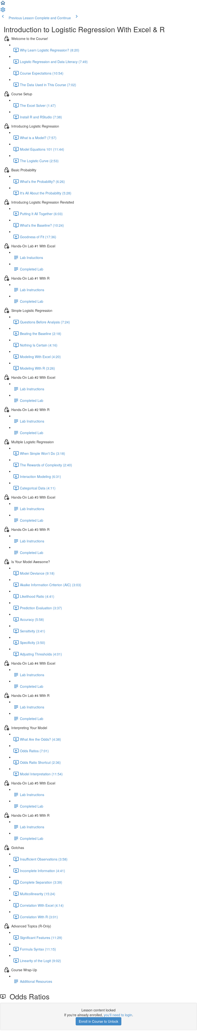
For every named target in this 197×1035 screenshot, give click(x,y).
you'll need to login (118, 1014)
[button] (3, 4)
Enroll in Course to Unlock (98, 1021)
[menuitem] (3, 11)
